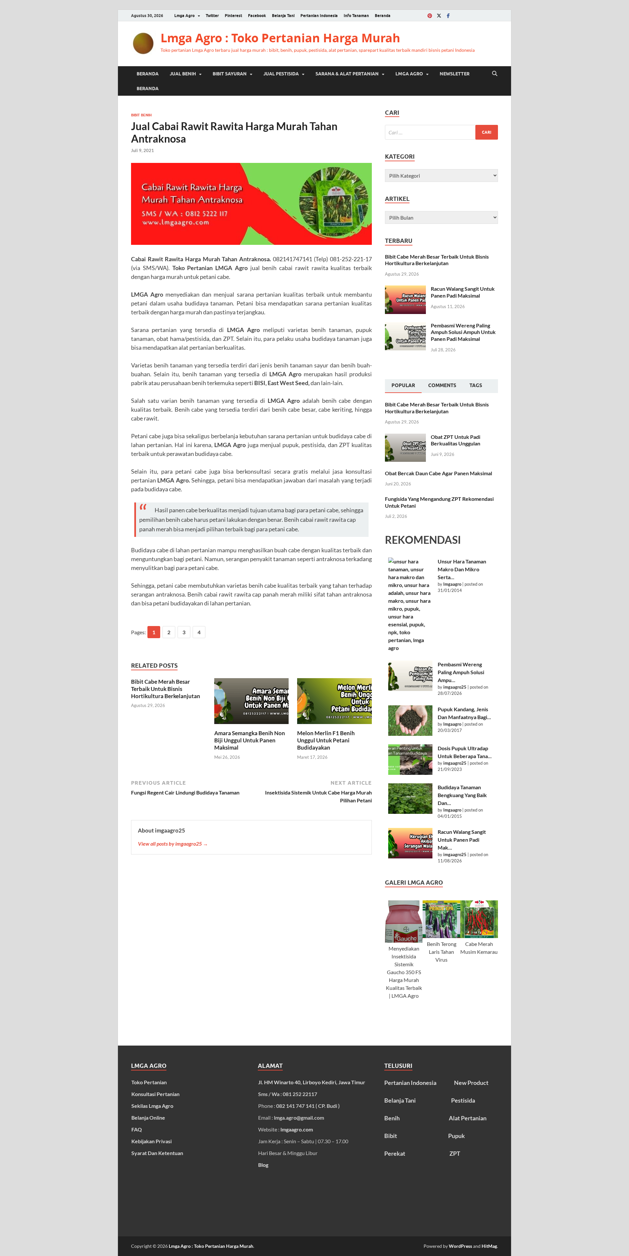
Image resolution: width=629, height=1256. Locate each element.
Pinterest (233, 15)
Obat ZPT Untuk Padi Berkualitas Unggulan (455, 440)
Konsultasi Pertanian (155, 1094)
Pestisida (463, 1100)
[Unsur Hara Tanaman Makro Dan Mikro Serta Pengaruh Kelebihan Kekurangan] (410, 605)
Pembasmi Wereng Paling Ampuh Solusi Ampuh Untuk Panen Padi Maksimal (463, 332)
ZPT (454, 1153)
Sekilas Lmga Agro (152, 1106)
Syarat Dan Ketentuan (157, 1153)
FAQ (136, 1129)
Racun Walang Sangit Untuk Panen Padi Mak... (462, 840)
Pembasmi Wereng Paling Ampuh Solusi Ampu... (461, 672)
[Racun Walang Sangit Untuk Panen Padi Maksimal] (405, 289)
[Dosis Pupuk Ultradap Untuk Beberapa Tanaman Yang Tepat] (410, 759)
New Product (471, 1082)
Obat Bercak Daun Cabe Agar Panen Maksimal (438, 473)
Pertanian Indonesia (319, 15)
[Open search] (495, 73)
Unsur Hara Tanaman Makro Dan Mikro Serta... (462, 569)
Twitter (212, 15)
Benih (392, 1118)
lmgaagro (452, 584)
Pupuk (456, 1135)
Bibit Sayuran (230, 73)
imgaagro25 (455, 687)
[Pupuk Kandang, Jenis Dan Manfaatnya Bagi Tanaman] (410, 720)
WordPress (460, 1246)
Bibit (390, 1135)
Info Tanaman (356, 15)
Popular (403, 385)
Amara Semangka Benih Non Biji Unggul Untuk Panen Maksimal (249, 740)
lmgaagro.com (296, 1129)
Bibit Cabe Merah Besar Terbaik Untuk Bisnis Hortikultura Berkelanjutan (165, 688)
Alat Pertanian (467, 1118)
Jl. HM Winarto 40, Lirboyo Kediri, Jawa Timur (311, 1082)
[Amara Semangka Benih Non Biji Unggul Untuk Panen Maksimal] (251, 703)
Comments (442, 385)
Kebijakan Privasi (151, 1141)
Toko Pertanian (149, 1082)
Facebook (257, 15)
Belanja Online (148, 1117)
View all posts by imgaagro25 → (173, 843)
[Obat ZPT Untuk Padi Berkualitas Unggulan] (405, 437)
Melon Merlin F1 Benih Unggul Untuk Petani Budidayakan (326, 740)
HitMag (489, 1246)
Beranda (383, 15)
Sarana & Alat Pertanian (347, 73)
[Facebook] (448, 15)
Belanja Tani (283, 15)
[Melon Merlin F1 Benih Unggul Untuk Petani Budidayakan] (334, 703)
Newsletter (454, 73)
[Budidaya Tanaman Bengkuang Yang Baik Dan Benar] (410, 798)
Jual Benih (183, 73)
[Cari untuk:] (441, 132)
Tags (475, 385)
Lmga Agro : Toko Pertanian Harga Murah (280, 38)
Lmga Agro (184, 15)
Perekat (394, 1153)
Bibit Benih (141, 115)
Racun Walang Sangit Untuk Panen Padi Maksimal (463, 292)
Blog (263, 1165)
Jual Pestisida (281, 73)
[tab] (403, 386)
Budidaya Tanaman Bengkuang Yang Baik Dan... (462, 795)
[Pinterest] (430, 15)
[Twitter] (439, 15)
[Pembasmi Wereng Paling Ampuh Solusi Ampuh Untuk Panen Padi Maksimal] (405, 326)
